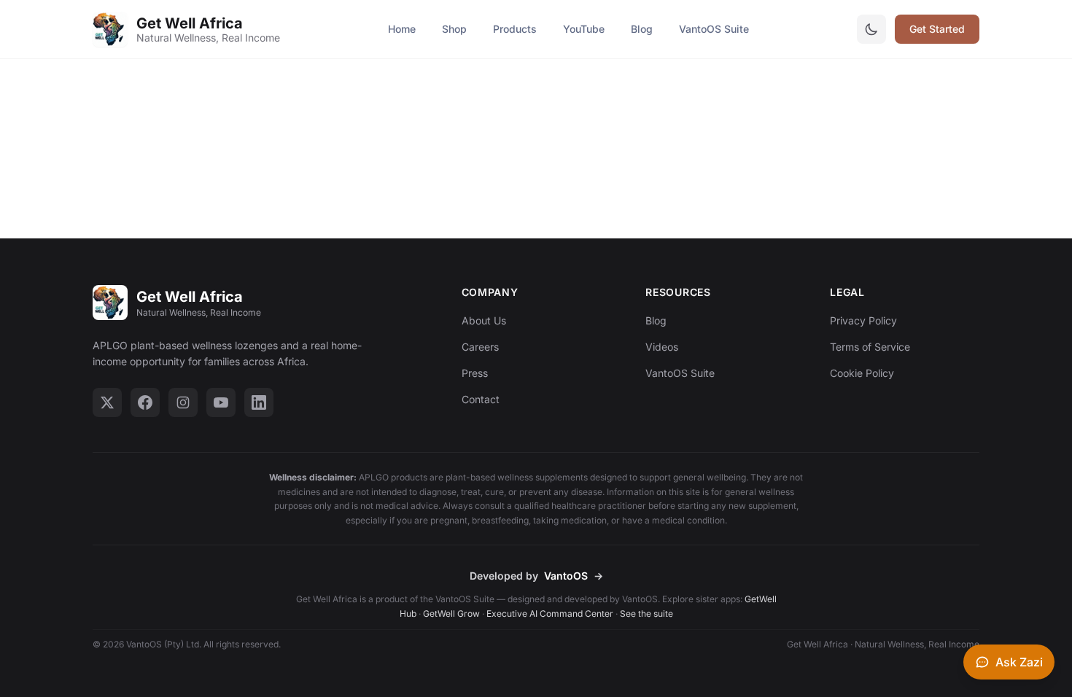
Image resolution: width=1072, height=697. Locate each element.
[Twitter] (107, 402)
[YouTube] (221, 402)
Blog (642, 29)
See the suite (646, 613)
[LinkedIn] (258, 402)
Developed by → (536, 575)
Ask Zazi (1019, 662)
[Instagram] (183, 402)
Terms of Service (870, 346)
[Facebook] (145, 402)
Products (515, 29)
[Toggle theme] (871, 29)
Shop (454, 29)
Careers (480, 346)
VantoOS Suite (714, 29)
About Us (484, 320)
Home (402, 29)
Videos (661, 346)
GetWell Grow (451, 613)
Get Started (937, 29)
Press (475, 373)
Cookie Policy (862, 373)
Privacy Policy (863, 320)
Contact (481, 399)
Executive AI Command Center (549, 613)
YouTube (584, 29)
